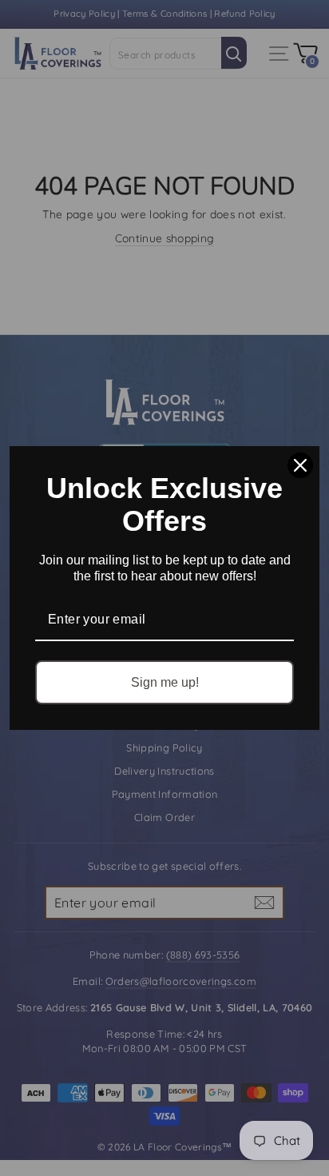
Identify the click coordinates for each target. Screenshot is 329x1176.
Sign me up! (165, 682)
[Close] (300, 465)
